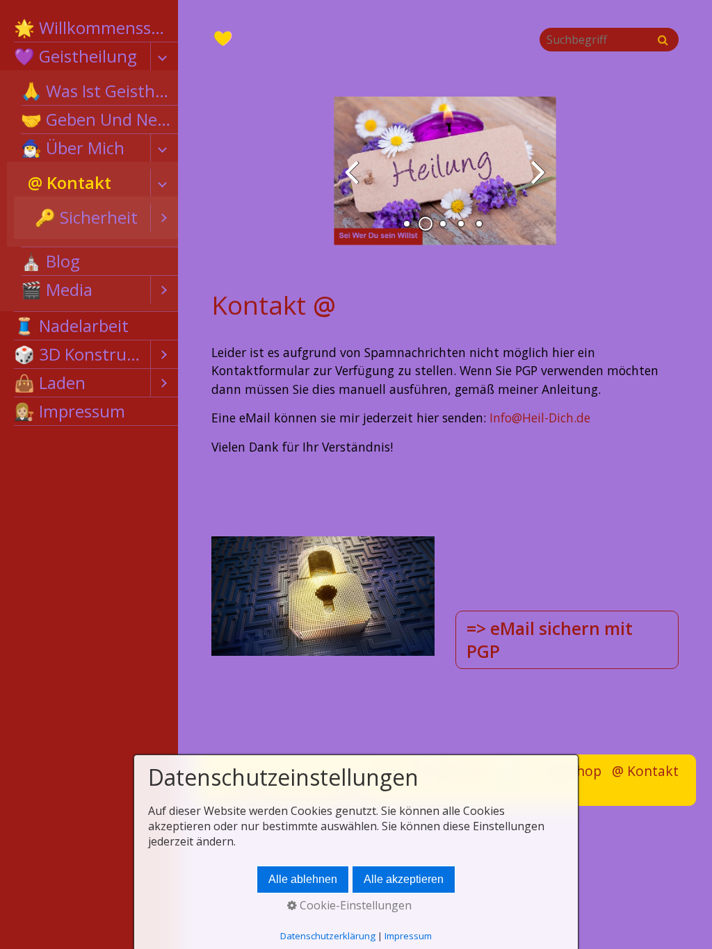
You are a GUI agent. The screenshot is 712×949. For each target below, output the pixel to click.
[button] (567, 640)
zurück (354, 182)
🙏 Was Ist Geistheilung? (99, 90)
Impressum (408, 936)
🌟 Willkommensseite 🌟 (96, 27)
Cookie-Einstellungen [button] (354, 905)
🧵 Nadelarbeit (71, 325)
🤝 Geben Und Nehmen (99, 119)
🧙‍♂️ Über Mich (72, 147)
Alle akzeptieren (404, 879)
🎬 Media (56, 289)
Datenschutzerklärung (327, 936)
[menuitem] (89, 28)
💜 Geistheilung (75, 55)
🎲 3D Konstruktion (82, 354)
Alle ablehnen (302, 879)
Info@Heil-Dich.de (540, 417)
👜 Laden (50, 382)
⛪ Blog (50, 260)
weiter (535, 182)
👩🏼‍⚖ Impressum (69, 410)
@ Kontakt (69, 182)
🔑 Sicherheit (86, 217)
